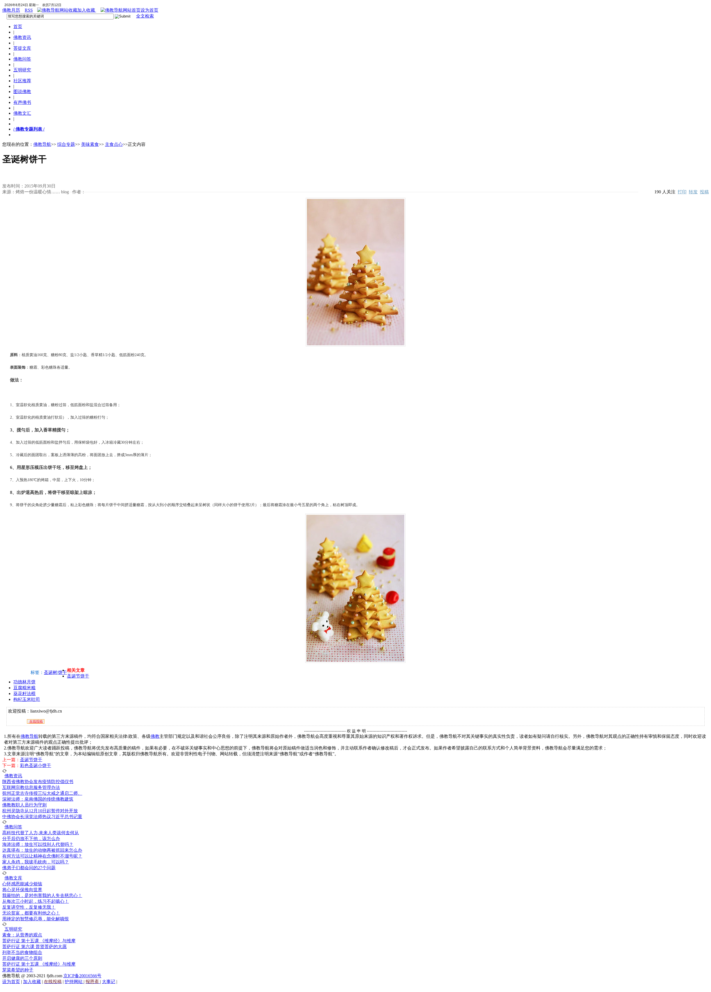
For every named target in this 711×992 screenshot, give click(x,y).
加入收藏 (86, 10)
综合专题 (66, 144)
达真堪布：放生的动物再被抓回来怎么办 (42, 850)
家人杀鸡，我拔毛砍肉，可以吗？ (35, 861)
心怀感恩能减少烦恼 (22, 883)
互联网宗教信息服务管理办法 (31, 787)
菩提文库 (22, 48)
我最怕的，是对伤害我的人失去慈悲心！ (42, 895)
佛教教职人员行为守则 (24, 805)
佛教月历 (11, 10)
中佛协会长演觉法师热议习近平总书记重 (42, 816)
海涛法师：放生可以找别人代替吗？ (37, 844)
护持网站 (74, 981)
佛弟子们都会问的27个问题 (29, 867)
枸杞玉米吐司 (26, 699)
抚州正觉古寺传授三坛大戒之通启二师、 (42, 793)
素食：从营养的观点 (22, 935)
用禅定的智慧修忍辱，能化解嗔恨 (35, 918)
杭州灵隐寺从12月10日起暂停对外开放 (40, 810)
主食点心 (114, 144)
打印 (682, 191)
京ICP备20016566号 (82, 975)
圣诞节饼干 (78, 676)
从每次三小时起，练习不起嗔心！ (35, 901)
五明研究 (22, 70)
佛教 (155, 736)
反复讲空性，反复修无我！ (29, 907)
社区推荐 (22, 80)
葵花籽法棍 (24, 693)
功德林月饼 (24, 681)
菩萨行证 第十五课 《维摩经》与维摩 (39, 940)
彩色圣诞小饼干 (35, 765)
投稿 (704, 191)
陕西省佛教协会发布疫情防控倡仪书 (37, 781)
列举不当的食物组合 (22, 952)
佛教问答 (22, 59)
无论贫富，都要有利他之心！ (31, 913)
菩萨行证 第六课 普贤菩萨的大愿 (34, 946)
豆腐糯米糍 (24, 687)
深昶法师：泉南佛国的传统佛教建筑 (37, 799)
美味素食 (90, 144)
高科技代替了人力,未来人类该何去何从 (40, 832)
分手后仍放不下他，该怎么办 (31, 838)
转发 (693, 191)
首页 (17, 26)
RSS (29, 10)
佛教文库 (13, 878)
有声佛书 (22, 102)
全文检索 (145, 16)
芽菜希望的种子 (17, 970)
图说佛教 (22, 91)
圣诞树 (50, 672)
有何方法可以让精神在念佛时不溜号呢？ (42, 856)
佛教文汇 (22, 113)
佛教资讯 (22, 37)
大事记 (108, 981)
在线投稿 (36, 721)
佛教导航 (42, 144)
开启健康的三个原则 (22, 958)
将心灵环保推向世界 (22, 889)
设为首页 (149, 10)
